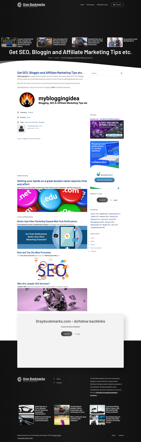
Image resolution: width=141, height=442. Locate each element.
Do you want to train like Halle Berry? (130, 40)
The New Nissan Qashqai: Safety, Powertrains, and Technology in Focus (77, 409)
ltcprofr (93, 244)
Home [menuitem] (82, 4)
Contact (59, 383)
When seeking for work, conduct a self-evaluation (78, 418)
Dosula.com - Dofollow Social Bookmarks (105, 119)
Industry (93, 219)
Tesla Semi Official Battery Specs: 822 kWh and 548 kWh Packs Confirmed (112, 409)
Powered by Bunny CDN (25, 438)
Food (111, 219)
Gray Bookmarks (34, 4)
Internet (30, 112)
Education (112, 214)
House (112, 216)
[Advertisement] (70, 24)
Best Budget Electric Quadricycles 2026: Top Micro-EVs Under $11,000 (113, 419)
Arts (112, 225)
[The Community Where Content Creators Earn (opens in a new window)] (104, 177)
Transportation (96, 227)
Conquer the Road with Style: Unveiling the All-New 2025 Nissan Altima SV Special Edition (25, 42)
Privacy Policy (56, 435)
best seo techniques (31, 122)
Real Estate (95, 225)
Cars (102, 219)
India (28, 117)
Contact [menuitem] (118, 4)
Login (115, 200)
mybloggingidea (33, 126)
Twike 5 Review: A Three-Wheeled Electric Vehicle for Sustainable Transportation (41, 410)
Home (58, 379)
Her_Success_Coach (96, 248)
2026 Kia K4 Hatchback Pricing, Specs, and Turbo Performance (43, 418)
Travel (93, 216)
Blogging (41, 122)
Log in (19, 138)
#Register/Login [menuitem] (102, 4)
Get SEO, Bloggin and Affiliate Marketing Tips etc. (50, 72)
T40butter (93, 251)
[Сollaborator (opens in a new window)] (104, 153)
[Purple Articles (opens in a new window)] (107, 129)
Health (102, 214)
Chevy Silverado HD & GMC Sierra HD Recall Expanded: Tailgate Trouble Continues (60, 41)
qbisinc (92, 241)
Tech (92, 214)
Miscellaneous (96, 222)
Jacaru (92, 238)
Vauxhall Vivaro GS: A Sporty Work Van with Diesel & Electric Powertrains (95, 41)
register (25, 138)
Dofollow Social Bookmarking (106, 392)
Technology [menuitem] (90, 6)
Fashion (102, 216)
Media (105, 225)
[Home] (19, 4)
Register (102, 200)
